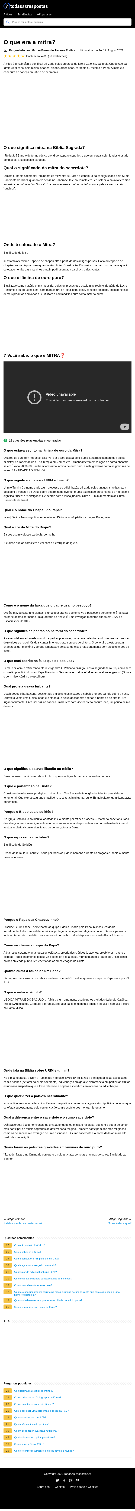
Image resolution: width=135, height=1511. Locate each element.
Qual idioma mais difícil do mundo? (33, 1390)
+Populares (44, 14)
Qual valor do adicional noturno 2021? (35, 1272)
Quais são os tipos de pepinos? (31, 1424)
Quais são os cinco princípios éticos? (34, 1437)
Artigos (8, 14)
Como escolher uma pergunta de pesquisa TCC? (41, 1410)
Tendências (25, 14)
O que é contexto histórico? (29, 1245)
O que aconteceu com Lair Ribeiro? (34, 1404)
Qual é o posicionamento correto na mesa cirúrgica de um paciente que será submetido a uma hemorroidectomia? (67, 1293)
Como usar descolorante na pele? (33, 1285)
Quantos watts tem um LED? (30, 1417)
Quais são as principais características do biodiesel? (43, 1278)
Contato (60, 1486)
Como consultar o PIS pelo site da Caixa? (37, 1258)
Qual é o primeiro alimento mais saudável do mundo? (44, 1450)
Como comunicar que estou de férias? (35, 1307)
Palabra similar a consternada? (23, 1223)
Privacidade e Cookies (84, 1486)
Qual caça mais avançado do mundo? (35, 1265)
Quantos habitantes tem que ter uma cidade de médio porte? (48, 1300)
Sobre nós (43, 1486)
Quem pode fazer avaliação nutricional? (36, 1430)
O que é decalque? (119, 1223)
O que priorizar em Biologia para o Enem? (37, 1397)
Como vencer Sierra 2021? (29, 1444)
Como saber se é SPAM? (28, 1252)
